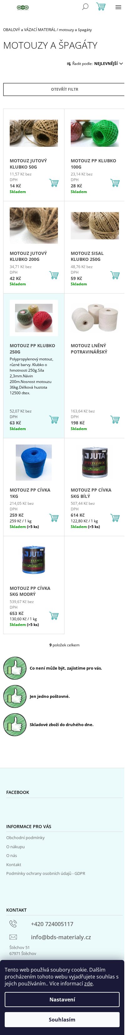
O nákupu (15, 846)
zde (88, 983)
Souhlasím (62, 1019)
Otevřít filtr (64, 89)
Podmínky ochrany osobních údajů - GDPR (45, 873)
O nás (11, 855)
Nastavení (62, 999)
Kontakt (13, 864)
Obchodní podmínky (25, 837)
